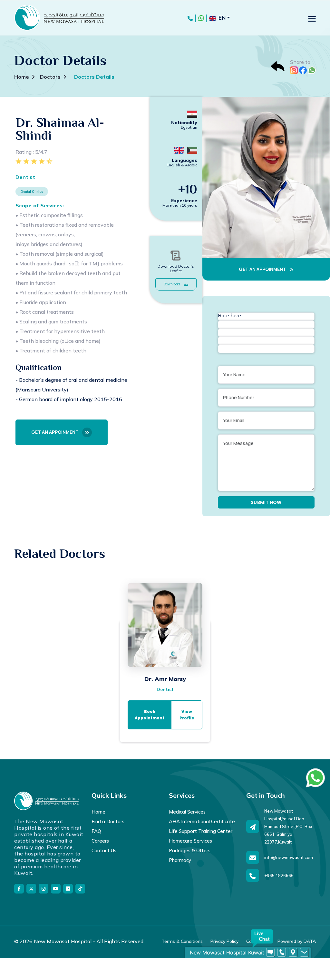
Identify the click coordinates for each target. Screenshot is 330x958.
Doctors (50, 77)
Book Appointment (149, 715)
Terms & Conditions (182, 941)
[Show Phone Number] (281, 952)
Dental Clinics (32, 191)
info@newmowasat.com (288, 857)
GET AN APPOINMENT (55, 432)
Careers (100, 841)
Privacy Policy (224, 941)
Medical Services (187, 812)
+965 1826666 (279, 875)
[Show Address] (293, 952)
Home (21, 77)
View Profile (187, 715)
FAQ (96, 831)
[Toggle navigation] (312, 18)
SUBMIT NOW (266, 502)
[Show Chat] (270, 952)
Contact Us (104, 850)
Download (172, 284)
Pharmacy (180, 860)
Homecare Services (190, 841)
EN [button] (222, 17)
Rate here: (230, 315)
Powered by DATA (296, 941)
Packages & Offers (189, 850)
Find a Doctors (108, 821)
